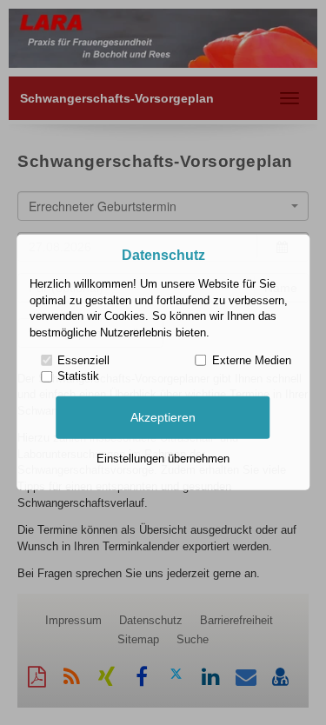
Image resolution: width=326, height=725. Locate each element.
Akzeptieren (163, 417)
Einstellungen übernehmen (163, 458)
